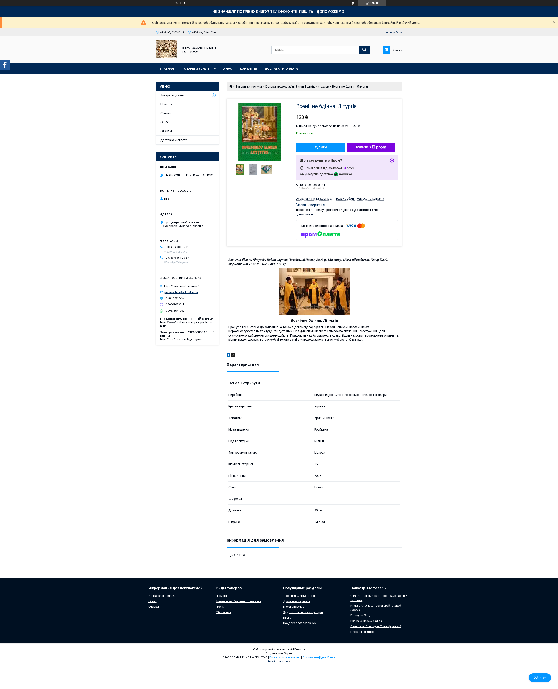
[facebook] (228, 355)
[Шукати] (364, 50)
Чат (543, 677)
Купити (320, 147)
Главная (167, 68)
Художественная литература (303, 612)
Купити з (363, 147)
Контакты (248, 68)
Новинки (221, 595)
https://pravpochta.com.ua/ (181, 285)
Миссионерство (293, 606)
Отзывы (166, 131)
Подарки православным (299, 623)
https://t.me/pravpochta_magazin (181, 339)
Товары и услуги (196, 68)
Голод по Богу (360, 615)
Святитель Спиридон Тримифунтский (375, 626)
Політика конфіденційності (319, 657)
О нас (227, 68)
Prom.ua (299, 649)
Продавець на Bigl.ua (279, 653)
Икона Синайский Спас (366, 620)
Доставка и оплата (281, 68)
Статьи (165, 113)
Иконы (220, 606)
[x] (233, 355)
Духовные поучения (296, 601)
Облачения (223, 612)
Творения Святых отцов (299, 595)
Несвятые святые (362, 631)
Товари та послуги (248, 86)
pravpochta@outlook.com (181, 292)
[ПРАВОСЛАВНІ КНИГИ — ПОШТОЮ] (166, 57)
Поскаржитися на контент (285, 657)
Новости (166, 104)
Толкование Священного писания (238, 601)
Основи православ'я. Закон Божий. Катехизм (297, 86)
